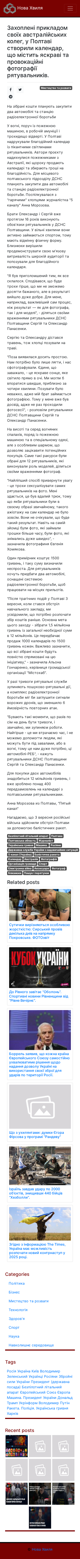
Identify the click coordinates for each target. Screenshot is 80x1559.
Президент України (39, 1397)
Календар (15, 859)
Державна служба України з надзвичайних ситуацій (43, 850)
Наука (14, 1336)
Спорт (43, 863)
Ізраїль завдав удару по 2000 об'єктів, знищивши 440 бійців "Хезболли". (35, 1193)
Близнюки (14, 873)
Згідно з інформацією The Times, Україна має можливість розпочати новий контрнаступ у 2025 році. (37, 1250)
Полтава (56, 836)
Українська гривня (20, 845)
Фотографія (49, 859)
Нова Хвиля (29, 8)
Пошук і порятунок (36, 873)
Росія (11, 1371)
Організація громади (22, 863)
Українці (36, 1376)
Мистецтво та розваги (56, 88)
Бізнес (14, 1292)
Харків (12, 1413)
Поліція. (28, 1408)
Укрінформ (28, 1403)
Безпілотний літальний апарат (28, 836)
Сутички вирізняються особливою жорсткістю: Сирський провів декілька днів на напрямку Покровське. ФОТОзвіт (39, 931)
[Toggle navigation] (70, 8)
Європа (63, 1392)
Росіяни (56, 845)
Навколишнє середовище (31, 1345)
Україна (23, 1371)
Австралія (31, 859)
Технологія (18, 1310)
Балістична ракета (47, 854)
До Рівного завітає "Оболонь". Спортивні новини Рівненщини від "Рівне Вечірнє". (38, 996)
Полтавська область (22, 840)
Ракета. (13, 1408)
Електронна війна (20, 868)
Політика (17, 1283)
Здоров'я (17, 1318)
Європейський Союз (38, 1392)
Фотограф (59, 868)
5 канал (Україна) (20, 854)
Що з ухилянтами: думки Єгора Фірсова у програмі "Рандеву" (36, 1134)
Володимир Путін (54, 1403)
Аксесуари (41, 868)
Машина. (42, 845)
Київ (35, 1371)
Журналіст (45, 840)
